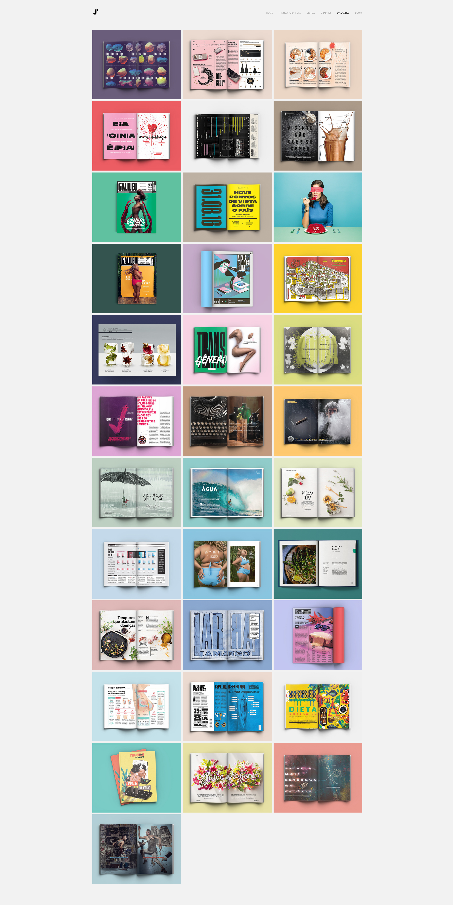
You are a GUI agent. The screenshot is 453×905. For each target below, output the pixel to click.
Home (269, 13)
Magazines (343, 13)
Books (358, 13)
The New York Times (290, 13)
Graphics (326, 13)
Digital (311, 13)
